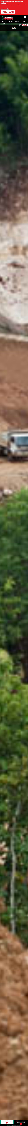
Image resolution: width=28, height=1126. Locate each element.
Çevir (25, 25)
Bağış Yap (11, 21)
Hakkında (17, 21)
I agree (4, 12)
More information (5, 9)
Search (23, 21)
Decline (11, 12)
